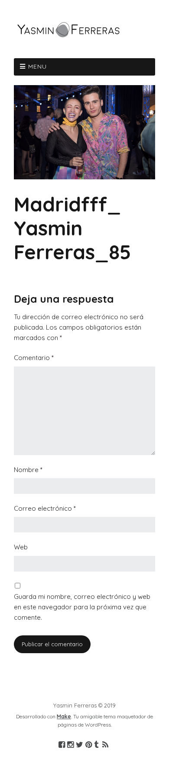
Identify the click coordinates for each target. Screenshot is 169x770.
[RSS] (105, 745)
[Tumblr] (96, 745)
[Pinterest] (88, 745)
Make (64, 716)
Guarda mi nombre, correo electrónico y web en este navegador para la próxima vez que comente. (82, 606)
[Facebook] (61, 745)
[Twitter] (79, 745)
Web (21, 547)
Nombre (28, 470)
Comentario (34, 358)
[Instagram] (70, 745)
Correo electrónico (45, 508)
